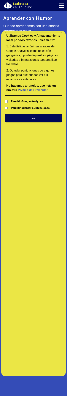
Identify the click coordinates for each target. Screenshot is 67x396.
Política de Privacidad (33, 90)
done (33, 118)
